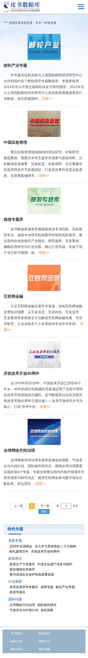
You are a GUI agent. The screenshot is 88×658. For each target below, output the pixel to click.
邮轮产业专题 (15, 65)
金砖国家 (47, 610)
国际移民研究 (46, 605)
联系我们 (44, 633)
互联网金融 (13, 296)
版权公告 (16, 641)
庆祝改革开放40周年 (21, 373)
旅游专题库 (13, 219)
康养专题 (47, 587)
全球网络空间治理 (19, 450)
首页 (38, 23)
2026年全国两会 (21, 546)
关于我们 (16, 633)
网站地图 (44, 649)
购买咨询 (16, 649)
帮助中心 (44, 641)
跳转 (44, 511)
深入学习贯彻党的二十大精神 (55, 546)
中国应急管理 (15, 142)
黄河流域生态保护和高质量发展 (32, 574)
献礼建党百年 (19, 551)
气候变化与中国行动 (24, 610)
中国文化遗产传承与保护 (54, 564)
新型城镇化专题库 (22, 569)
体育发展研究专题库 (24, 587)
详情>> (47, 99)
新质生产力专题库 (22, 564)
